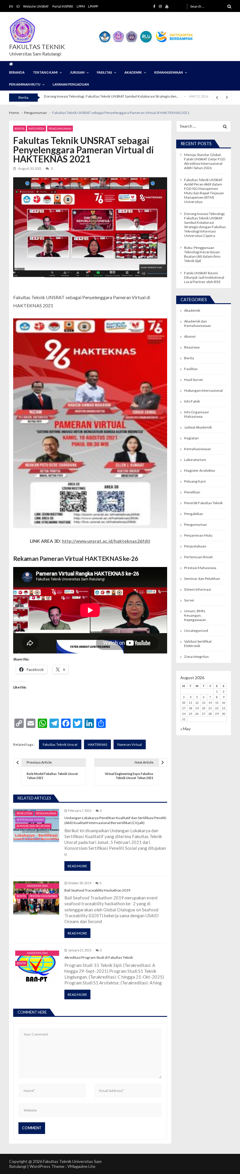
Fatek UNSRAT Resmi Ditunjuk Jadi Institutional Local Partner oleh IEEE (100, 100)
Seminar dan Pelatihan (33, 826)
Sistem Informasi (197, 589)
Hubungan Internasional (203, 390)
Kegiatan (191, 438)
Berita (20, 128)
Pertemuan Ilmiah (30, 819)
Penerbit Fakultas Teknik (203, 503)
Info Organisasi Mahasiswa (196, 414)
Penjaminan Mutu (24, 84)
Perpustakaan (195, 546)
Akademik (133, 72)
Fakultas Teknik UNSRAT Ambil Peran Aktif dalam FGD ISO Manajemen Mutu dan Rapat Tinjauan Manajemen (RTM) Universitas (204, 191)
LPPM (81, 6)
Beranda (17, 72)
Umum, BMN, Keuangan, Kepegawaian (195, 615)
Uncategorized (196, 630)
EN (11, 6)
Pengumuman (60, 128)
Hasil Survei (193, 379)
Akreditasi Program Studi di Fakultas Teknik (98, 957)
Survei (189, 600)
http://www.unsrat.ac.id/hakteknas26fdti (106, 541)
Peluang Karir (195, 481)
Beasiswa (192, 347)
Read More (77, 866)
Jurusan (77, 72)
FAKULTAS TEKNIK (37, 47)
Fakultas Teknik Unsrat (60, 744)
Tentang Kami (45, 72)
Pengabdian (193, 513)
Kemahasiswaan (168, 72)
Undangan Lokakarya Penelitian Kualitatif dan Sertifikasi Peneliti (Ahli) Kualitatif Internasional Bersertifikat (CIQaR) (115, 820)
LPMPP (93, 6)
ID (18, 6)
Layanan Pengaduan (71, 84)
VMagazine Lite (81, 1166)
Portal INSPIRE (62, 6)
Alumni (190, 336)
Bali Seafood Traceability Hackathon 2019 (97, 890)
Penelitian (24, 813)
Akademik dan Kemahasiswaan (37, 886)
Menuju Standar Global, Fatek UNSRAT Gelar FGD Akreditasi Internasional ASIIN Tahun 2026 (204, 161)
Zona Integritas (196, 656)
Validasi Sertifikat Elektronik (198, 643)
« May (185, 728)
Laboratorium (195, 459)
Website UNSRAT (36, 6)
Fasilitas (104, 72)
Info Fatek (36, 128)
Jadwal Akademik (198, 427)
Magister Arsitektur (199, 470)
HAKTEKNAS (97, 744)
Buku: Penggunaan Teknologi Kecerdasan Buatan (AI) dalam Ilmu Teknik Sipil (202, 254)
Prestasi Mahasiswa (43, 896)
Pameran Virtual (129, 744)
